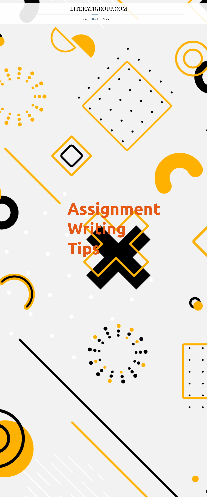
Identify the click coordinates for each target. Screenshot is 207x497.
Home (84, 19)
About (95, 19)
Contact (107, 19)
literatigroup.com (98, 8)
